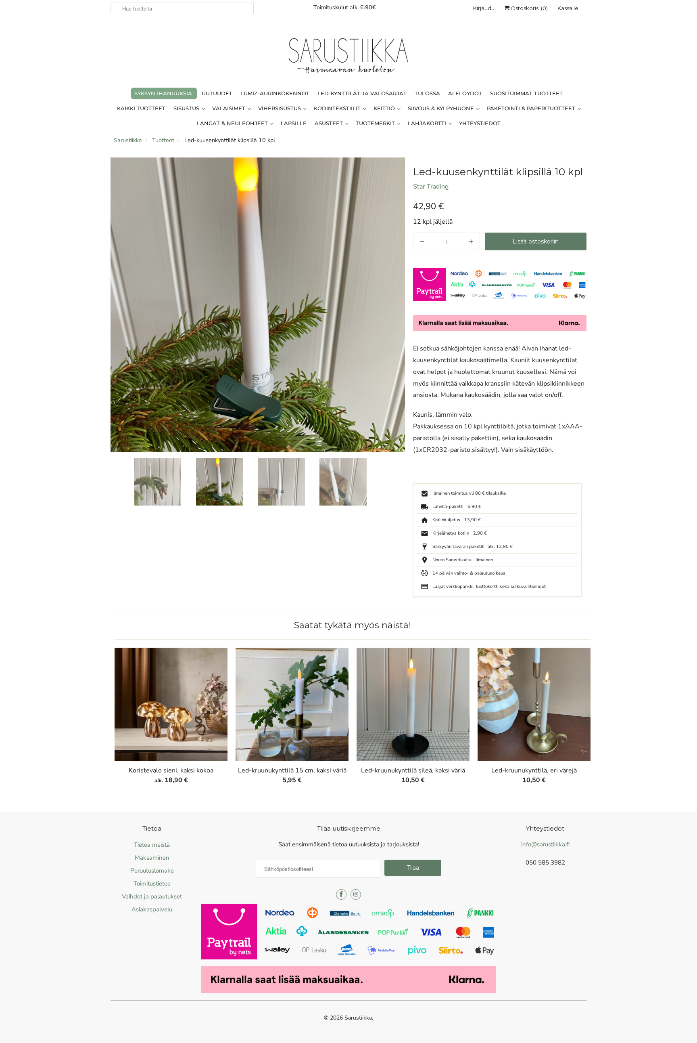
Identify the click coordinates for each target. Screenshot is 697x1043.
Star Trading (431, 186)
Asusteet (329, 123)
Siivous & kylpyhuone (442, 108)
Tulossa (427, 93)
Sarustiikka (358, 1018)
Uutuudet (217, 93)
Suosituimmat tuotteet (526, 93)
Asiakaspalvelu (151, 909)
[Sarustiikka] (348, 58)
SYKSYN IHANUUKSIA (163, 93)
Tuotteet (163, 140)
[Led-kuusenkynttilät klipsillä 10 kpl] (258, 304)
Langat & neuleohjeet (233, 123)
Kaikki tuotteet (141, 108)
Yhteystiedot (480, 123)
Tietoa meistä (152, 845)
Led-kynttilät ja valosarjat (362, 93)
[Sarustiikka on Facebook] (341, 894)
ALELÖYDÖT (465, 93)
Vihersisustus (280, 108)
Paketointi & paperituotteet (532, 108)
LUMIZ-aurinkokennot (274, 93)
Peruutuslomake (152, 871)
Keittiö (385, 108)
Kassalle (567, 8)
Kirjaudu (484, 8)
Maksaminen (152, 858)
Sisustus (187, 108)
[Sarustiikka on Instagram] (356, 894)
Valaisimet (229, 108)
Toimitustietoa (152, 883)
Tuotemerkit (376, 123)
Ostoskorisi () (528, 8)
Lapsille (294, 123)
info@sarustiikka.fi (545, 844)
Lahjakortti (428, 123)
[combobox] (182, 8)
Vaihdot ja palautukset (152, 896)
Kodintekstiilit (338, 108)
